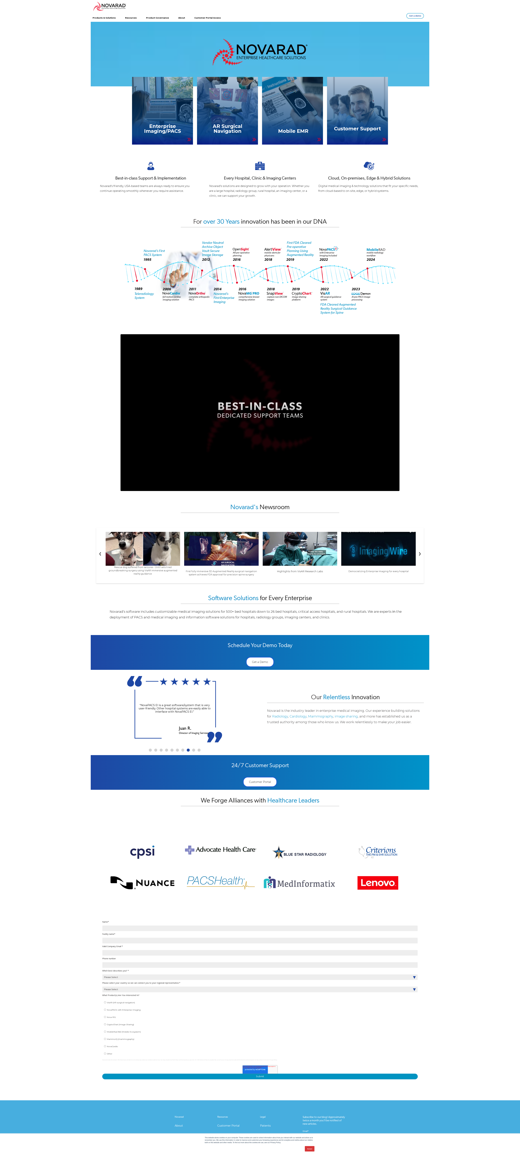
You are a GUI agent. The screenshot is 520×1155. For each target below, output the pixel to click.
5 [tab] (171, 750)
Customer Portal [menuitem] (228, 1125)
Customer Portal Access (207, 18)
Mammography (320, 716)
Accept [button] (309, 1149)
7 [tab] (182, 750)
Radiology (280, 716)
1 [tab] (150, 750)
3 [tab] (161, 750)
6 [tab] (177, 750)
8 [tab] (188, 750)
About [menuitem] (179, 1125)
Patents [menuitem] (265, 1125)
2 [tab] (155, 750)
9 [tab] (193, 750)
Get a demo (415, 16)
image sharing (346, 716)
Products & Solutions (104, 18)
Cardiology (298, 716)
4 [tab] (166, 750)
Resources (131, 18)
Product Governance (157, 18)
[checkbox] (260, 1028)
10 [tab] (199, 750)
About (181, 18)
